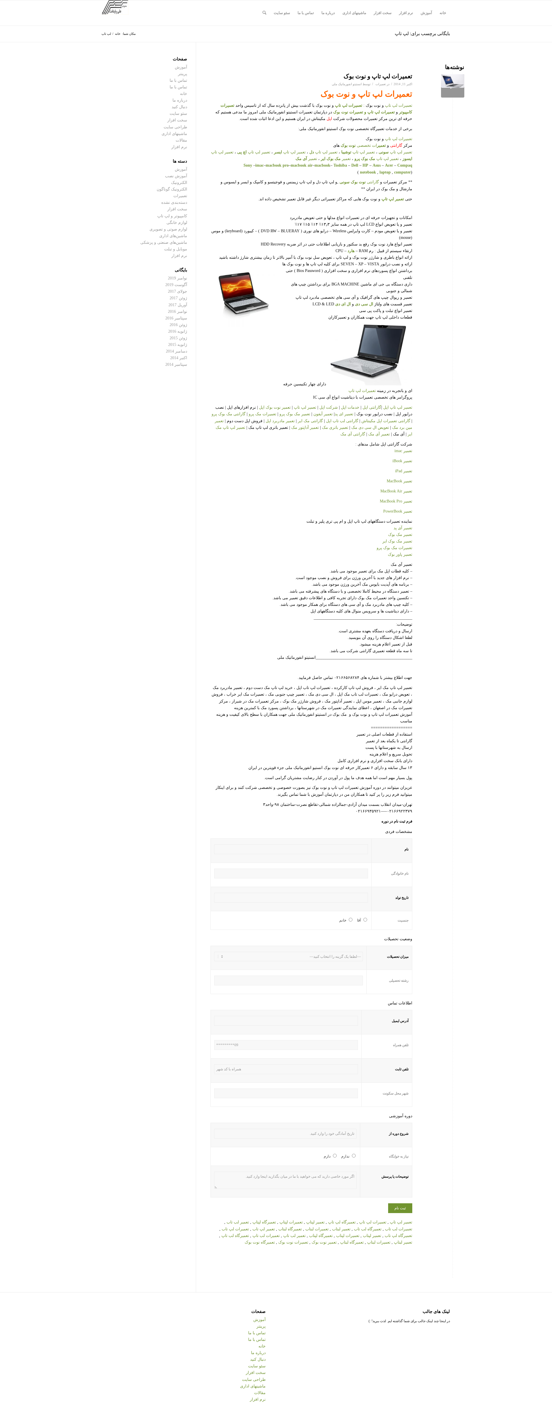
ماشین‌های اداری (173, 236)
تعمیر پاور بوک (400, 554)
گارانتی (359, 182)
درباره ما (179, 100)
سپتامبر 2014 (176, 364)
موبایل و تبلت (175, 249)
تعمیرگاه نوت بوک (260, 1242)
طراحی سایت (175, 127)
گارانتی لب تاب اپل (342, 421)
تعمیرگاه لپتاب (321, 1236)
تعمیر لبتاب (341, 1229)
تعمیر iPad (403, 471)
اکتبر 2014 (178, 358)
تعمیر (335, 159)
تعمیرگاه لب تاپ (235, 1236)
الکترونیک (179, 182)
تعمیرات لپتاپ (291, 1222)
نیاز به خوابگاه (399, 1156)
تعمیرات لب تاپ (266, 1236)
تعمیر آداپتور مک (304, 427)
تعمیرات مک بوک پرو (394, 548)
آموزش (181, 67)
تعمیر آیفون (323, 414)
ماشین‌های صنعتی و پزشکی (163, 242)
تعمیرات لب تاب (398, 1229)
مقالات (181, 140)
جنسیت (403, 920)
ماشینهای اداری (174, 134)
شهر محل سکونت (396, 1093)
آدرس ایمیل (400, 1021)
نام (407, 849)
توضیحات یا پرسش (395, 1177)
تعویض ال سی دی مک (369, 427)
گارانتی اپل (372, 407)
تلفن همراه (401, 1045)
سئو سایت (178, 113)
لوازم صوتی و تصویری (168, 229)
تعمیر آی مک (378, 434)
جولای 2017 (177, 291)
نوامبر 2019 (177, 278)
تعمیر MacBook (399, 481)
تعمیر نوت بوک (324, 1242)
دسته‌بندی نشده (174, 202)
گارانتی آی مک (353, 434)
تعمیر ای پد (344, 414)
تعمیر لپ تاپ (395, 152)
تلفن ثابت (402, 1069)
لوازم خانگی (176, 222)
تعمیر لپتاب (372, 1236)
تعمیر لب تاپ (294, 1236)
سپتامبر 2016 (176, 318)
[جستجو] (264, 13)
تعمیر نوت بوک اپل (275, 407)
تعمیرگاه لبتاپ (352, 1242)
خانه (183, 94)
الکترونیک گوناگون (172, 189)
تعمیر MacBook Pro (396, 501)
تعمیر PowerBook (397, 511)
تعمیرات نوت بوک (348, 112)
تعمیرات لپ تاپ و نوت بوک (378, 76)
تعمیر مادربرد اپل (280, 421)
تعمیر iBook (402, 461)
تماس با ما (178, 80)
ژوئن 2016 (178, 325)
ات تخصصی (363, 145)
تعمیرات (380, 84)
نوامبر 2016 (177, 311)
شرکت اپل (328, 407)
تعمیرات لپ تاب (235, 1229)
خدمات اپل (350, 407)
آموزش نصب (176, 176)
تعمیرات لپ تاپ (385, 94)
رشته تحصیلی (399, 981)
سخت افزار (177, 120)
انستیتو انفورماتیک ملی (347, 84)
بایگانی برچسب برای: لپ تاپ (422, 33)
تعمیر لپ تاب (263, 1229)
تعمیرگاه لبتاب (290, 1229)
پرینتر (182, 74)
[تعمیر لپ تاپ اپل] (452, 86)
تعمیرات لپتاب (347, 1236)
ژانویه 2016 (177, 331)
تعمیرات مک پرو (262, 414)
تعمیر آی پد (403, 528)
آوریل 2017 (177, 305)
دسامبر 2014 (176, 351)
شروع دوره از (399, 1134)
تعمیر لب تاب (238, 1222)
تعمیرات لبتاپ (378, 1242)
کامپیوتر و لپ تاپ (172, 216)
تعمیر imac (403, 451)
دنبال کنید (179, 107)
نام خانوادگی (400, 873)
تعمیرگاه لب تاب (368, 1229)
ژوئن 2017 (178, 298)
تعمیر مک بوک (400, 534)
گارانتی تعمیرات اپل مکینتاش (385, 421)
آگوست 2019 (176, 285)
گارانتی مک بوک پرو (229, 414)
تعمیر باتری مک (335, 427)
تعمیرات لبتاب (317, 1229)
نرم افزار (179, 147)
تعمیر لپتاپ (315, 1222)
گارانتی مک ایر (310, 421)
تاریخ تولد (402, 898)
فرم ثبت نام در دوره (397, 821)
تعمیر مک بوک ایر (397, 541)
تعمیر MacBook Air (396, 491)
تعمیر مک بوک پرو (294, 414)
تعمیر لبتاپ (403, 1242)
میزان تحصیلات (398, 957)
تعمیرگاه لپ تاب (398, 1236)
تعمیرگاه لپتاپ (264, 1222)
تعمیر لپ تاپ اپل (397, 407)
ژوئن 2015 (178, 338)
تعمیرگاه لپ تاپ (342, 1222)
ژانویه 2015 (177, 344)
